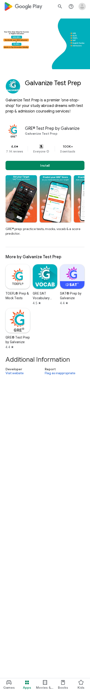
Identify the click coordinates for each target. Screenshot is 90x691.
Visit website (15, 373)
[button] (47, 151)
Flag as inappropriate (60, 373)
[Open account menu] (82, 6)
